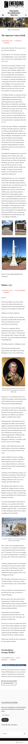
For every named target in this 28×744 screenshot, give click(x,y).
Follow (5, 720)
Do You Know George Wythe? (8, 651)
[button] (7, 228)
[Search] (24, 15)
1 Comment (6, 42)
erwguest (19, 40)
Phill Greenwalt (21, 290)
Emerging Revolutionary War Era (14, 12)
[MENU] (2, 15)
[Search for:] (14, 733)
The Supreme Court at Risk (13, 35)
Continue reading (7, 684)
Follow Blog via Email (9, 702)
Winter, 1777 (6, 285)
